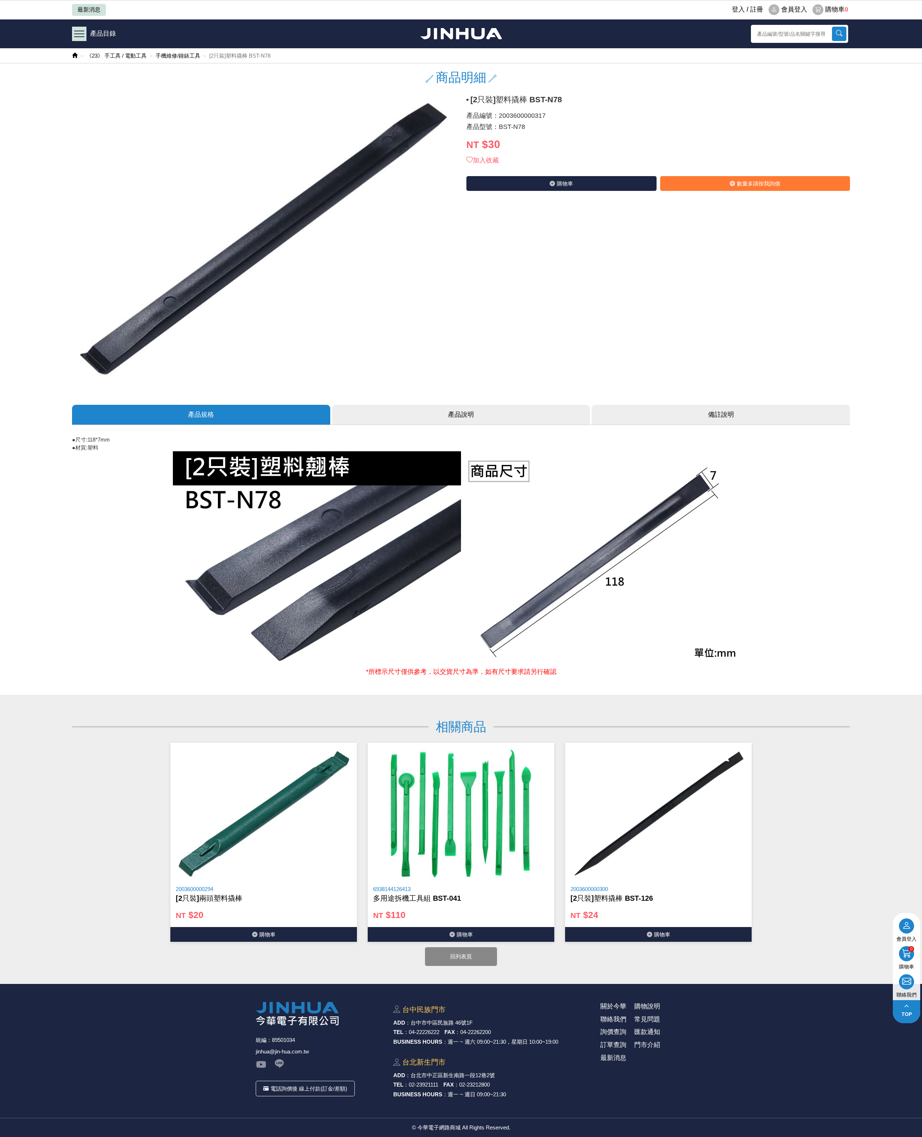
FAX (449, 1032)
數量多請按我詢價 (758, 183)
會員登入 (794, 9)
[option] (263, 842)
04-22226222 (424, 1032)
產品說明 (461, 414)
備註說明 (721, 414)
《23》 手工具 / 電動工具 (116, 56)
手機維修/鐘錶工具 (178, 56)
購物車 (836, 9)
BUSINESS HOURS (417, 1042)
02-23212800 (474, 1085)
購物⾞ (565, 183)
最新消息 (88, 9)
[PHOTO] (264, 239)
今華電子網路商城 (461, 34)
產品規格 (201, 414)
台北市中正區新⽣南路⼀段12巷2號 (453, 1075)
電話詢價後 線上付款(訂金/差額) (308, 1088)
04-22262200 (475, 1032)
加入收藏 (486, 160)
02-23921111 (423, 1085)
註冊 (756, 9)
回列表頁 (461, 956)
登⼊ (738, 9)
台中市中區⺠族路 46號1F (442, 1023)
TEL (398, 1032)
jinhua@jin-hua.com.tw (282, 1051)
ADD (399, 1023)
